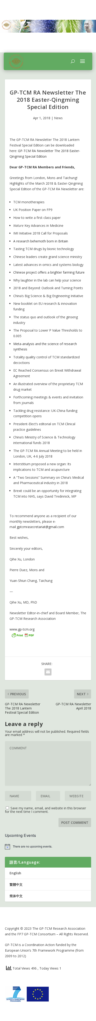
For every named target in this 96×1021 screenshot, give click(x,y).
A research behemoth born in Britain (40, 241)
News (58, 118)
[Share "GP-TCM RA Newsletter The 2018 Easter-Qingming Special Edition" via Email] (48, 672)
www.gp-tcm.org (22, 629)
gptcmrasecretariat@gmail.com (40, 527)
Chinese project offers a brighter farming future (49, 272)
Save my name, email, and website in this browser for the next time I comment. (45, 810)
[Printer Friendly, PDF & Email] (23, 635)
